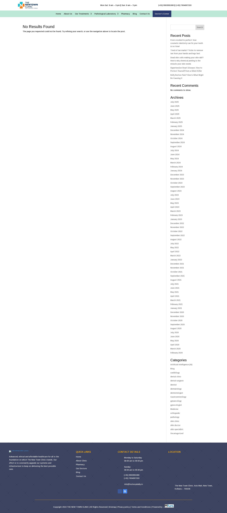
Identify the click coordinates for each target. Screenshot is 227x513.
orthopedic (175, 413)
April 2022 (174, 252)
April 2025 (174, 114)
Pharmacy (125, 14)
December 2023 (177, 175)
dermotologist (176, 393)
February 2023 (176, 215)
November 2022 (177, 227)
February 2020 (176, 353)
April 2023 (174, 207)
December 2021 (177, 264)
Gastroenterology (178, 397)
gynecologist (176, 405)
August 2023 (175, 191)
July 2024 (174, 150)
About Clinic (81, 461)
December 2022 (177, 223)
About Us (68, 14)
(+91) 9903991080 (131, 475)
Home (58, 14)
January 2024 (176, 171)
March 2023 (175, 211)
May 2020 (174, 341)
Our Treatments (82, 14)
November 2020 (177, 316)
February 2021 (176, 304)
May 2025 (174, 110)
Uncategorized (176, 433)
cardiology (175, 373)
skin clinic (174, 421)
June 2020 (174, 337)
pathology (174, 417)
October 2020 (176, 320)
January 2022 (176, 260)
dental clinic (175, 377)
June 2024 (174, 154)
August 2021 (175, 280)
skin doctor (175, 425)
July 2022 (174, 244)
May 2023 (174, 203)
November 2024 (177, 134)
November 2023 (177, 179)
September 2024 (177, 142)
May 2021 (174, 292)
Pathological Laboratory (105, 14)
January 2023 (176, 219)
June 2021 (174, 288)
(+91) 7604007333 (131, 478)
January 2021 (176, 308)
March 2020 (175, 349)
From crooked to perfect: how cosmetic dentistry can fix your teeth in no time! (186, 43)
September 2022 (177, 235)
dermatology (175, 389)
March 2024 (175, 163)
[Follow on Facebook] (120, 491)
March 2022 (175, 256)
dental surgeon (177, 381)
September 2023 (177, 187)
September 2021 (177, 276)
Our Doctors (81, 468)
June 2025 (174, 106)
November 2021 (177, 268)
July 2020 (174, 332)
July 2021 (174, 284)
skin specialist (176, 429)
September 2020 (177, 324)
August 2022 (175, 239)
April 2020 (174, 345)
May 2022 (174, 247)
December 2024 (177, 130)
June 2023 (174, 199)
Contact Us (145, 14)
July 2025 (174, 102)
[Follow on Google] (125, 491)
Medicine (174, 409)
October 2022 (176, 231)
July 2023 (174, 195)
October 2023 (176, 183)
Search (200, 27)
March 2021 (175, 300)
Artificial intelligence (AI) (181, 365)
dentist (173, 385)
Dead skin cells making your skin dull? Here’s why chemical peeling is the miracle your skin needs (186, 60)
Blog (135, 14)
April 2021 (174, 296)
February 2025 (176, 122)
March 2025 (175, 118)
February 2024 (176, 167)
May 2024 (174, 159)
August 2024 (175, 146)
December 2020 (177, 312)
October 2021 (176, 272)
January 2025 (176, 126)
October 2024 (176, 138)
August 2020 (175, 328)
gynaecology (175, 401)
